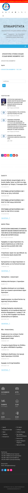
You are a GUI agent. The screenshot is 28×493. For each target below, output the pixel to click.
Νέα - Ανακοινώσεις (20, 34)
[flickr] (11, 470)
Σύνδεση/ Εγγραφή (20, 432)
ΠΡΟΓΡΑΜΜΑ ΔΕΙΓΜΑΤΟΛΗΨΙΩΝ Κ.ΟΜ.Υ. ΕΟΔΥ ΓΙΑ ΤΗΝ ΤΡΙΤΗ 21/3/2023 (12, 210)
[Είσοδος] (25, 12)
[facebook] (2, 470)
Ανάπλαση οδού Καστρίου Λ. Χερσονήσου (12, 281)
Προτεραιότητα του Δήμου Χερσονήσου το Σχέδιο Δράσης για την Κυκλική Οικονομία (13, 263)
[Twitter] (12, 12)
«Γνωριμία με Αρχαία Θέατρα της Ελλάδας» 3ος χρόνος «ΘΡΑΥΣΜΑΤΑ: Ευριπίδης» (13, 346)
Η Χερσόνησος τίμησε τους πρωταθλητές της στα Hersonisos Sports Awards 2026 (14, 254)
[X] (5, 470)
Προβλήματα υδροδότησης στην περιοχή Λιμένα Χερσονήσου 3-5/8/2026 (12, 355)
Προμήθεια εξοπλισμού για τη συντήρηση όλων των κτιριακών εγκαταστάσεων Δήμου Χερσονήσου (13, 290)
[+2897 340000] (18, 12)
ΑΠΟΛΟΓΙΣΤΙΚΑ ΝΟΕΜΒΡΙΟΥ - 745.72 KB (11, 69)
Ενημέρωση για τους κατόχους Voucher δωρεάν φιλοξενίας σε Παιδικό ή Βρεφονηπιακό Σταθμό (12, 336)
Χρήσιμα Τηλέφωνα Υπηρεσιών (20, 441)
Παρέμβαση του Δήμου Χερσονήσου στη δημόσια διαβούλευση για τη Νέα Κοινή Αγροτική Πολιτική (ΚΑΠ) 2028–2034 (12, 244)
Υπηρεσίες (4, 434)
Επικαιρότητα (11, 34)
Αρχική (5, 34)
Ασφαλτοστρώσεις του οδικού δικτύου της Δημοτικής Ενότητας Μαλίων (13, 300)
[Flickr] (15, 12)
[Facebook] (9, 12)
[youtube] (8, 470)
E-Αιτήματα (19, 427)
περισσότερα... (5, 218)
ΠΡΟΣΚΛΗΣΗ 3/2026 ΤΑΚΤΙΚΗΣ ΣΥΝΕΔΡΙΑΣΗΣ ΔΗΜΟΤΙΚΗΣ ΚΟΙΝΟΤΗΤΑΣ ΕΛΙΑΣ (16, 137)
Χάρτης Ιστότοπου (20, 445)
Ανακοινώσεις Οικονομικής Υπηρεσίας (14, 35)
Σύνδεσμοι (18, 429)
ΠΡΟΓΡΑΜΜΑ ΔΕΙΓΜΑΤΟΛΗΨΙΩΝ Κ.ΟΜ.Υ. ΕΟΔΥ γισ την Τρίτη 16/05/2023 (12, 192)
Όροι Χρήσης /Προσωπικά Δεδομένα (21, 435)
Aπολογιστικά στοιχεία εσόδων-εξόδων (14, 37)
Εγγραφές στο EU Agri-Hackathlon (10, 363)
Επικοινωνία (19, 438)
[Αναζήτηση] (21, 12)
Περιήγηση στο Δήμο (7, 429)
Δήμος (3, 432)
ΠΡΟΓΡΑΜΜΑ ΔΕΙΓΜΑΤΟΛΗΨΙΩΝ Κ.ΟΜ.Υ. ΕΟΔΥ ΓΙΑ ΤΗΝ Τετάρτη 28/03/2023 (12, 201)
